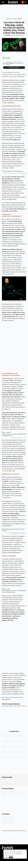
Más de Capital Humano (11, 704)
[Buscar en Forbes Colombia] (25, 2)
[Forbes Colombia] (13, 2)
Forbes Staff (7, 35)
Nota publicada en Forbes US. (10, 697)
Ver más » (6, 857)
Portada (8, 18)
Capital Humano (17, 18)
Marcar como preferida (14, 67)
